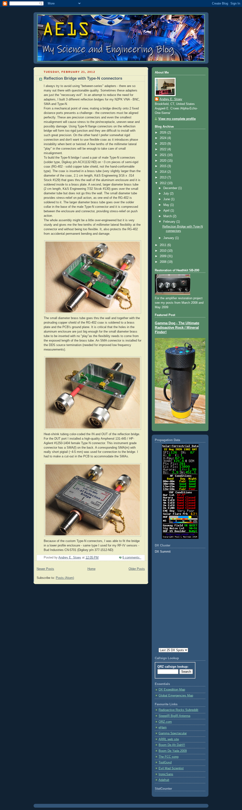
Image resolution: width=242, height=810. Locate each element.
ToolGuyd (165, 762)
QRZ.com (165, 721)
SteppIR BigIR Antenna (174, 716)
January (169, 238)
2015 (163, 166)
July (166, 193)
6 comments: (131, 557)
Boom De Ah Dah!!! (172, 745)
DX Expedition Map (172, 689)
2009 (163, 256)
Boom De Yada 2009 (173, 751)
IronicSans (166, 774)
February (169, 221)
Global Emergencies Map (176, 695)
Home (91, 569)
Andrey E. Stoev (171, 99)
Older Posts (137, 569)
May (166, 205)
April (166, 210)
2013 (163, 177)
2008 (163, 262)
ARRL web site (169, 739)
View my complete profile (177, 119)
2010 (163, 250)
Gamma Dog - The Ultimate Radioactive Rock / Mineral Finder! (177, 327)
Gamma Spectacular (173, 733)
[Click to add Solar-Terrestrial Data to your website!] (180, 538)
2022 (163, 149)
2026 (163, 132)
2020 (163, 160)
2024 (163, 138)
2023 (163, 143)
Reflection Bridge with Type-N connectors (83, 78)
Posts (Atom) (65, 578)
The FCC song (168, 756)
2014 (163, 171)
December (170, 188)
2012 (163, 183)
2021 (163, 155)
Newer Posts (45, 569)
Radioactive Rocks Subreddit (178, 710)
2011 (163, 245)
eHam (163, 727)
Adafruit (164, 780)
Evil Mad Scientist (171, 768)
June (167, 199)
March (168, 216)
